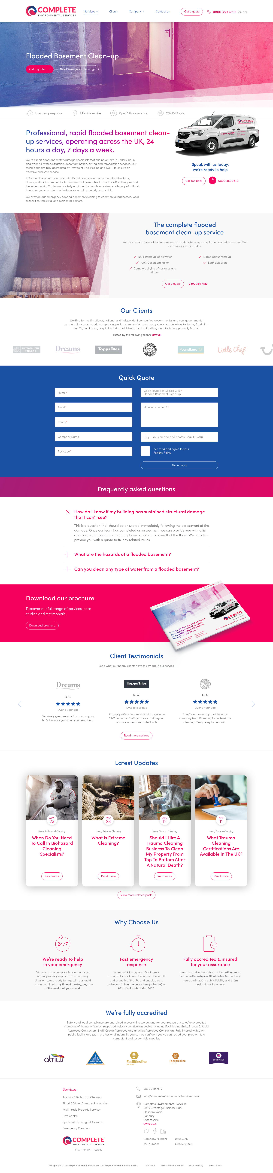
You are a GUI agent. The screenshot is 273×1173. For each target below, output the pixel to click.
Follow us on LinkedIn (163, 1131)
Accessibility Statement (172, 1165)
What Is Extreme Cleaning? (108, 840)
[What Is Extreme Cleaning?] (108, 797)
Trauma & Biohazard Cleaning (82, 1097)
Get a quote (192, 11)
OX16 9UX (149, 1124)
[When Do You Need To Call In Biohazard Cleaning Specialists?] (52, 797)
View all (156, 335)
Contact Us (163, 11)
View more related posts (136, 895)
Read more (52, 876)
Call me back (193, 181)
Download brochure (42, 625)
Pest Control (70, 1116)
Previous (19, 704)
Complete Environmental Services (51, 11)
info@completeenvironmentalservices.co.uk (171, 1096)
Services (89, 11)
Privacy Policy (162, 452)
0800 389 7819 (224, 11)
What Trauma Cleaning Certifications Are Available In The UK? (221, 845)
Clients (113, 11)
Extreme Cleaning (112, 831)
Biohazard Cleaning (55, 831)
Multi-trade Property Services (82, 1109)
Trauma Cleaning (168, 831)
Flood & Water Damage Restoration (85, 1103)
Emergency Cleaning (76, 1128)
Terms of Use (215, 1165)
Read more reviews (136, 735)
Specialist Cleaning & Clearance (83, 1122)
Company (135, 11)
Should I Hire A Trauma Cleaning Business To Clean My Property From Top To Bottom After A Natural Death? (164, 851)
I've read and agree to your (171, 450)
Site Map (150, 1165)
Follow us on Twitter (146, 1131)
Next (253, 704)
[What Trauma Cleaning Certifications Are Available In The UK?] (221, 797)
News (41, 831)
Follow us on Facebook (155, 1131)
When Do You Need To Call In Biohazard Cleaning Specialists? (52, 845)
